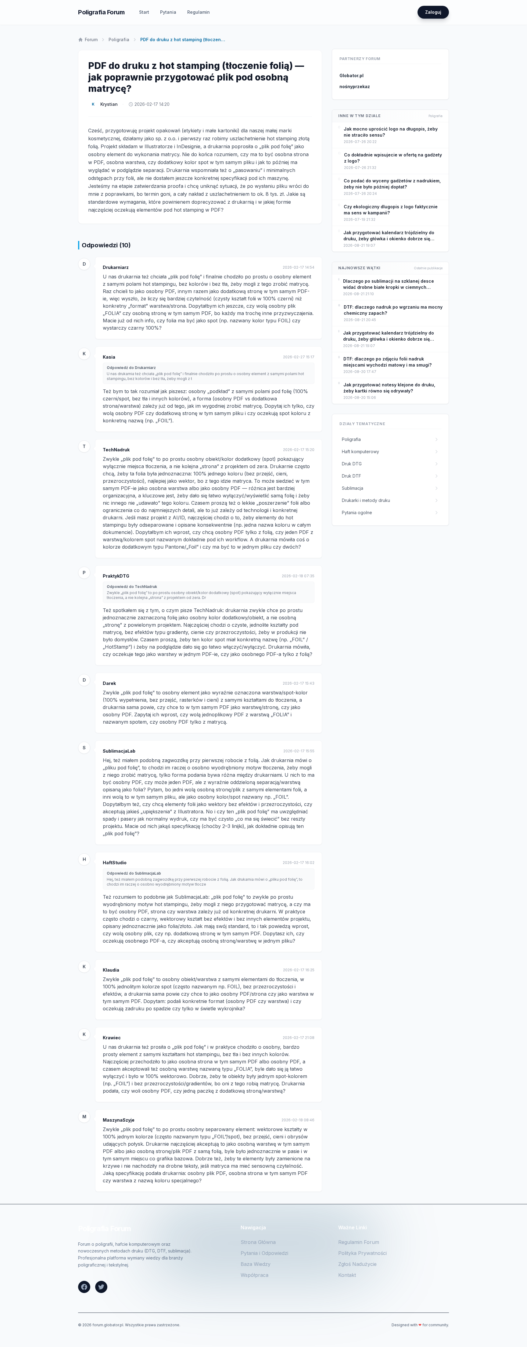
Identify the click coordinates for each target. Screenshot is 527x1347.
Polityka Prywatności (362, 1253)
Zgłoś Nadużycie (357, 1264)
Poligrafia (119, 39)
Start (144, 12)
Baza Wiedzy (256, 1264)
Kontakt (347, 1275)
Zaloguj (433, 12)
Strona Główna (258, 1242)
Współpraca (254, 1275)
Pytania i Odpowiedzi (264, 1253)
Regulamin (198, 12)
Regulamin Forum (358, 1242)
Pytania (168, 12)
